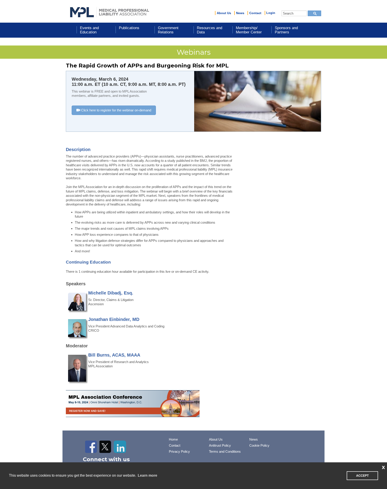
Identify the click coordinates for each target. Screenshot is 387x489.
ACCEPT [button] (362, 475)
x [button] (383, 467)
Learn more (147, 475)
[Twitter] (105, 447)
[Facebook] (91, 447)
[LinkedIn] (120, 447)
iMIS (109, 11)
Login (270, 13)
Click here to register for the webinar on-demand (115, 110)
